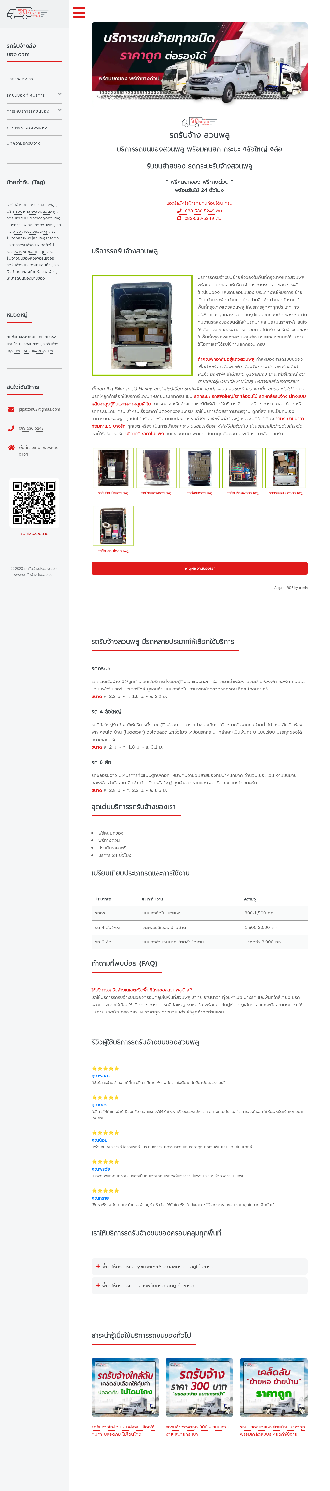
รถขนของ (32, 344)
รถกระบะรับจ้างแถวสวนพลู (34, 228)
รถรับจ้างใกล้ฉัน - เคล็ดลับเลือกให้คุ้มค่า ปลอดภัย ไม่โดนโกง (123, 1431)
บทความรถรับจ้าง (24, 143)
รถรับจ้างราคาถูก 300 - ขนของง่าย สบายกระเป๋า (196, 1431)
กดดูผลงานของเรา (199, 568)
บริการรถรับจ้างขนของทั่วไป (30, 245)
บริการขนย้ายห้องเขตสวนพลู (31, 211)
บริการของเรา (20, 79)
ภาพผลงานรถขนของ (27, 127)
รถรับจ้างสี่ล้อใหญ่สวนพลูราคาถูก (33, 234)
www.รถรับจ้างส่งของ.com (35, 574)
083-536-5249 (198, 211)
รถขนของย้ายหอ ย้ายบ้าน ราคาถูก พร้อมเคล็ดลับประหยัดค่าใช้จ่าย (272, 1431)
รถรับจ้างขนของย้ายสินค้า (28, 265)
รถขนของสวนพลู (159, 149)
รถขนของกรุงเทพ (38, 350)
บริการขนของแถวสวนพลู (30, 225)
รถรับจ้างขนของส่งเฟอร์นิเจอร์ (30, 254)
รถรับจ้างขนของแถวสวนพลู (31, 205)
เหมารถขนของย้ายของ (26, 278)
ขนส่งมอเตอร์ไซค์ (21, 337)
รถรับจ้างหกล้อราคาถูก (26, 251)
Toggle (79, 12)
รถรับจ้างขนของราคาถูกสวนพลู (34, 218)
